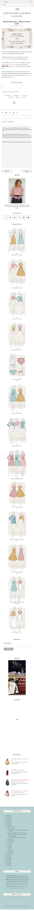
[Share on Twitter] (6, 113)
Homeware (12, 888)
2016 (8, 855)
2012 (8, 862)
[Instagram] (15, 217)
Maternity (10, 879)
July (9, 844)
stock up (13, 77)
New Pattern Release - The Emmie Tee (19, 759)
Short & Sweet (24, 886)
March (9, 850)
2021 (8, 818)
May (9, 847)
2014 (8, 858)
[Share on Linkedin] (14, 113)
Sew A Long (19, 879)
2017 (8, 825)
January (10, 854)
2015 (8, 857)
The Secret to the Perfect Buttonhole (17, 837)
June (9, 846)
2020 (8, 820)
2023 (8, 815)
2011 (8, 863)
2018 (8, 823)
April (9, 849)
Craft (9, 886)
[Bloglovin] (24, 217)
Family (21, 881)
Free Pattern (18, 886)
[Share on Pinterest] (10, 113)
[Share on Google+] (17, 113)
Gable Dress (12, 64)
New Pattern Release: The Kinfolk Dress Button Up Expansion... (19, 791)
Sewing (9, 876)
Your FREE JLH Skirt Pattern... (18, 770)
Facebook (10, 97)
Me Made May (15, 878)
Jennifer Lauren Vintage (19, 888)
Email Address (8, 643)
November (11, 828)
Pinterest (18, 97)
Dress (18, 881)
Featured (13, 886)
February (10, 852)
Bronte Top (4, 64)
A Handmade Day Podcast (16, 883)
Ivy (10, 62)
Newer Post (7, 171)
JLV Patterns (21, 876)
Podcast (24, 97)
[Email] (28, 217)
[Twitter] (10, 217)
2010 (8, 865)
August (10, 842)
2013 (8, 860)
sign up (27, 75)
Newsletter (24, 95)
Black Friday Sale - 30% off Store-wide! (17, 833)
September (11, 841)
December (10, 827)
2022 (8, 817)
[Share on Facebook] (2, 113)
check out (14, 66)
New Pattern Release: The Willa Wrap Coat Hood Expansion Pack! (20, 780)
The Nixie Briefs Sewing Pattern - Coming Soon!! (18, 830)
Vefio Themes (25, 906)
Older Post (27, 171)
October (10, 839)
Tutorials (8, 883)
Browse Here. (17, 82)
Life (16, 881)
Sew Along (23, 878)
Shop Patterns (7, 95)
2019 (8, 822)
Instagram (16, 95)
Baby (14, 879)
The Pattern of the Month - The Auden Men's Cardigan (17, 835)
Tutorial (15, 876)
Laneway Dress (16, 62)
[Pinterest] (19, 217)
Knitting (25, 881)
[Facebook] (6, 217)
